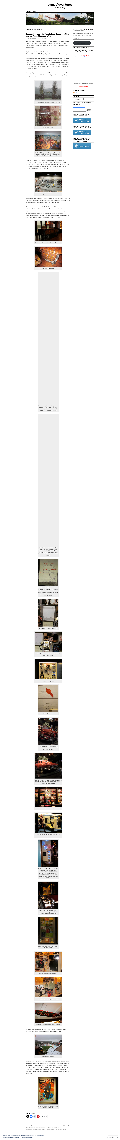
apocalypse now (34, 1127)
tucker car (65, 1129)
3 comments (44, 38)
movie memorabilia (43, 1129)
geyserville (35, 1129)
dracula (55, 1127)
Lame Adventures (60, 4)
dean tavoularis (49, 1127)
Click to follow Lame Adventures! (82, 43)
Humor (32, 1125)
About (35, 11)
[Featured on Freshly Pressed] (82, 122)
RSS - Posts (77, 92)
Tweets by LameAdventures (79, 107)
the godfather (59, 1129)
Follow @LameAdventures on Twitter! (82, 103)
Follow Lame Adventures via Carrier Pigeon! (83, 30)
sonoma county (51, 1129)
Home (29, 11)
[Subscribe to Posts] (73, 92)
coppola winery (41, 1127)
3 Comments (66, 1125)
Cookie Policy (31, 1137)
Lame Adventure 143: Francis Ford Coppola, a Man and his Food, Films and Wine (47, 35)
